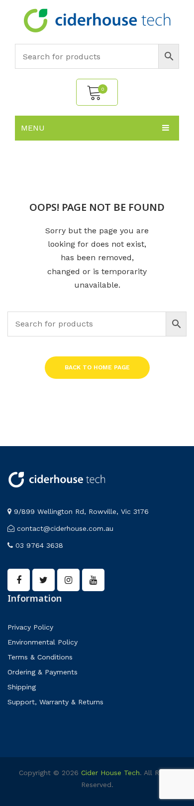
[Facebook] (18, 580)
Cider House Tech (110, 773)
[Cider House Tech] (97, 20)
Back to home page (97, 367)
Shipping (21, 687)
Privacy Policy (30, 627)
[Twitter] (43, 580)
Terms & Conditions (40, 657)
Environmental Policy (42, 642)
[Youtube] (93, 580)
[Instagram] (68, 580)
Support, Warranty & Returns (55, 702)
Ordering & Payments (42, 672)
